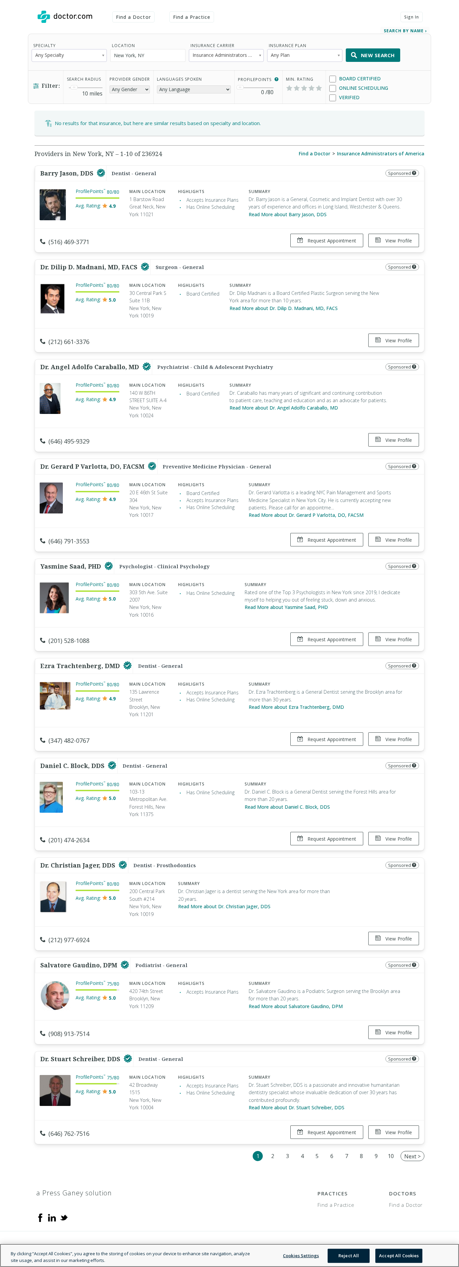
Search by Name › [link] (405, 31)
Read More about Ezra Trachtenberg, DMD (296, 707)
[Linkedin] (52, 1217)
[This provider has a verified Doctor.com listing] (101, 173)
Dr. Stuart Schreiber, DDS (81, 1059)
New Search (378, 55)
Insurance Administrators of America (380, 153)
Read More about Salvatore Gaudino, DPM (296, 1006)
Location (123, 45)
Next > (412, 1156)
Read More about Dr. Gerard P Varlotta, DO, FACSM (306, 515)
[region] (229, 1255)
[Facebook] (40, 1217)
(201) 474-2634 (68, 840)
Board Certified (359, 78)
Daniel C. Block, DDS (73, 766)
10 (391, 1156)
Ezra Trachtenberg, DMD (81, 666)
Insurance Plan (287, 45)
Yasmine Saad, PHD (71, 566)
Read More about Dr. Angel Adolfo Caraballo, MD (284, 408)
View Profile (398, 240)
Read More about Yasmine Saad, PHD (286, 607)
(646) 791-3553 (68, 541)
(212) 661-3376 (68, 342)
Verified (349, 97)
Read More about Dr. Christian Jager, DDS (224, 906)
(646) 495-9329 (68, 441)
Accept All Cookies (399, 1256)
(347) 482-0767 (68, 740)
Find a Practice (192, 17)
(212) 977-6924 (68, 940)
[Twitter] (64, 1217)
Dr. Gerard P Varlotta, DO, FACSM (93, 466)
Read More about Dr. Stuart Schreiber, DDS (296, 1107)
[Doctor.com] (64, 16)
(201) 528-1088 (68, 641)
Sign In (411, 17)
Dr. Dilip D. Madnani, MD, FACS (89, 267)
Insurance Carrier (213, 45)
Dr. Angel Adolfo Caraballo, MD (90, 367)
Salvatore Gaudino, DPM (79, 965)
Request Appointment (331, 240)
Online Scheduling (363, 88)
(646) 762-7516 (68, 1133)
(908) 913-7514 (68, 1034)
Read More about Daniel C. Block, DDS (287, 807)
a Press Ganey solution (74, 1192)
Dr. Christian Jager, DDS (78, 865)
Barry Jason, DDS (67, 173)
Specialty (44, 45)
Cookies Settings (301, 1256)
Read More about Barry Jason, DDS (288, 214)
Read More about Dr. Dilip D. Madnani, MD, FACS (284, 308)
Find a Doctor (133, 17)
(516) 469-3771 (68, 242)
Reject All (348, 1256)
